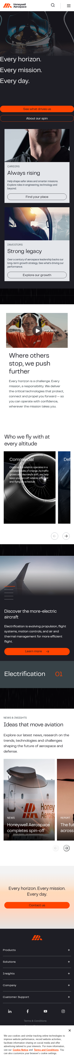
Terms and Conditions (46, 1050)
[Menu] (63, 6)
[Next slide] (66, 848)
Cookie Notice (20, 1050)
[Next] (66, 536)
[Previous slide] (55, 848)
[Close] (70, 1030)
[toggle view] (69, 950)
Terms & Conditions (35, 1021)
